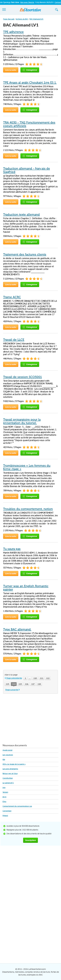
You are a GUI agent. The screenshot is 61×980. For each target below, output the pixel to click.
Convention (7, 811)
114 (13, 684)
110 (35, 678)
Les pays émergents (10, 769)
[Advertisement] (27, 717)
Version (5, 792)
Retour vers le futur (10, 773)
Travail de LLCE (13, 339)
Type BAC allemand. (17, 629)
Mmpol (5, 815)
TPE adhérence (13, 32)
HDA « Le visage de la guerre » (14, 764)
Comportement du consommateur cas (17, 806)
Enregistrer (31, 70)
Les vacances (8, 755)
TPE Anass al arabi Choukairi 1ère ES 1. (30, 82)
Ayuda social (7, 750)
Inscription (30, 840)
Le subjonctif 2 (8, 783)
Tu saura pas (12, 549)
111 (41, 678)
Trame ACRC (12, 297)
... (29, 678)
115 (20, 684)
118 (39, 684)
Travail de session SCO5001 (22, 377)
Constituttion (8, 778)
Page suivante (11, 689)
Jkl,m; (4, 797)
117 (33, 684)
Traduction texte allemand (21, 214)
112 (48, 678)
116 (26, 684)
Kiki (4, 759)
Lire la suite (10, 70)
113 (7, 684)
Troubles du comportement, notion (28, 509)
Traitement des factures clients (24, 254)
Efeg (4, 801)
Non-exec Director (27, 2)
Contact (58, 2)
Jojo (4, 787)
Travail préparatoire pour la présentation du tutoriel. (22, 421)
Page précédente (14, 678)
